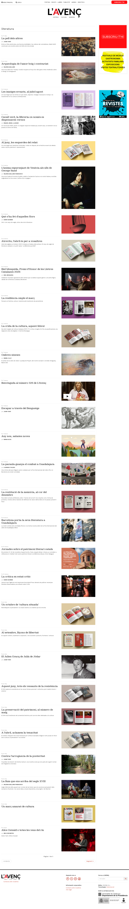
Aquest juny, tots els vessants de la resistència (29, 686)
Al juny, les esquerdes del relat (19, 142)
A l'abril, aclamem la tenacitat (19, 732)
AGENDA (73, 2)
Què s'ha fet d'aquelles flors (18, 216)
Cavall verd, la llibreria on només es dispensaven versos (22, 118)
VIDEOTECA (81, 2)
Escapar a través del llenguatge (20, 408)
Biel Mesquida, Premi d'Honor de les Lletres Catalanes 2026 (27, 270)
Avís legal (69, 889)
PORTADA (47, 2)
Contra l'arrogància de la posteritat (23, 756)
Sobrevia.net (110, 887)
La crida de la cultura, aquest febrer (23, 326)
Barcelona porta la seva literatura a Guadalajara (23, 521)
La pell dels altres (12, 38)
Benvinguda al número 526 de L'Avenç (23, 382)
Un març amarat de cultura (17, 806)
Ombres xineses (10, 354)
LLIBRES (60, 2)
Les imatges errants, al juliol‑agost (22, 91)
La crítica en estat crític (16, 576)
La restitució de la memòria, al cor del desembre (24, 493)
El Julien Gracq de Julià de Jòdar (21, 656)
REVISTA (53, 2)
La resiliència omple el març (18, 298)
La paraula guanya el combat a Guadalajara (27, 464)
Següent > (90, 861)
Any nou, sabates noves (15, 436)
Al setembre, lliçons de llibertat (20, 632)
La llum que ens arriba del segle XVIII (23, 781)
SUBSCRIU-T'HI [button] (119, 2)
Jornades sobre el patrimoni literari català (27, 549)
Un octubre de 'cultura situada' (20, 604)
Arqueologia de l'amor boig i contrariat (24, 63)
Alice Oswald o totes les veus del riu (22, 830)
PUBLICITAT (66, 2)
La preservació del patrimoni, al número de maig (27, 711)
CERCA (19, 2)
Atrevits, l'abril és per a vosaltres (21, 241)
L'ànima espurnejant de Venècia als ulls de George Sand (26, 169)
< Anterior (6, 861)
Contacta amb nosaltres (11, 881)
